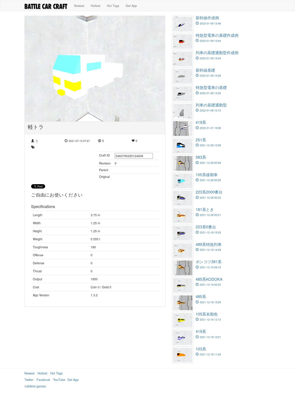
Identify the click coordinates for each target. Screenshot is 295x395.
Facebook (43, 379)
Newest (79, 5)
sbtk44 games (36, 386)
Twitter (28, 379)
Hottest (95, 5)
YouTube (59, 379)
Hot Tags (113, 5)
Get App (131, 5)
